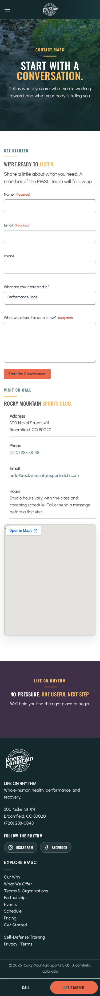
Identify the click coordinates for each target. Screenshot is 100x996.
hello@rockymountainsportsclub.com (44, 475)
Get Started (15, 924)
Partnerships (15, 897)
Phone (9, 256)
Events (10, 904)
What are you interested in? (26, 287)
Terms (26, 944)
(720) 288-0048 (24, 452)
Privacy (10, 944)
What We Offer (18, 883)
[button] (7, 9)
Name (17, 194)
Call (26, 987)
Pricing (10, 918)
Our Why (12, 877)
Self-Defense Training (24, 937)
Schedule (13, 911)
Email (16, 225)
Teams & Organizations (26, 890)
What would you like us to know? (38, 318)
